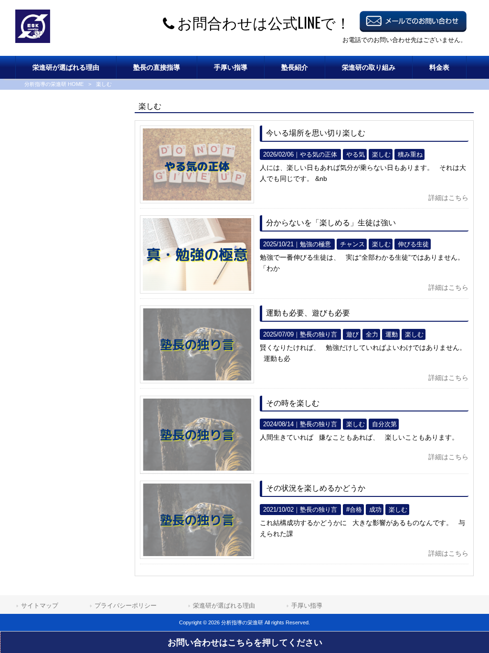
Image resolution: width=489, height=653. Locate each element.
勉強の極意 (315, 244)
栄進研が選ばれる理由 (224, 605)
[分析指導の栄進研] (32, 40)
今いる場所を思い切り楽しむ (315, 133)
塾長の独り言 (318, 334)
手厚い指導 (306, 605)
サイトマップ (39, 605)
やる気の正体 (318, 154)
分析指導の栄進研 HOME (54, 84)
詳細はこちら (448, 197)
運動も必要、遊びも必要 (308, 313)
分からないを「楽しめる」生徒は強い (331, 223)
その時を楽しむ (292, 403)
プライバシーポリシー (126, 605)
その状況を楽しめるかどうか (315, 488)
